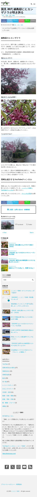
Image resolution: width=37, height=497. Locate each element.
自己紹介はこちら (7, 416)
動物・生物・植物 (18, 25)
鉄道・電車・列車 (7, 399)
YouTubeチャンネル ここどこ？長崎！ (14, 446)
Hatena (16, 20)
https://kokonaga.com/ (9, 453)
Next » (32, 232)
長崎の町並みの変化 (8, 367)
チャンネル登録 (26, 193)
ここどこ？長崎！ (15, 491)
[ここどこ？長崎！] (5, 3)
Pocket (21, 20)
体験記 (4, 406)
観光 (3, 378)
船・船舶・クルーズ (8, 402)
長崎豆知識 (5, 374)
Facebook (4, 21)
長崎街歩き (5, 371)
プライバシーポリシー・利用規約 (11, 484)
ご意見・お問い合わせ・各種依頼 (19, 209)
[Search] (33, 280)
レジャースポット (7, 385)
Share (33, 20)
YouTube (5, 364)
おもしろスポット (7, 388)
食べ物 (4, 381)
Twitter (10, 20)
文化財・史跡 (6, 392)
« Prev (4, 232)
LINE (28, 20)
